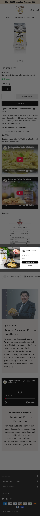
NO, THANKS (30, 265)
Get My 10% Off (30, 262)
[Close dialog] (38, 247)
